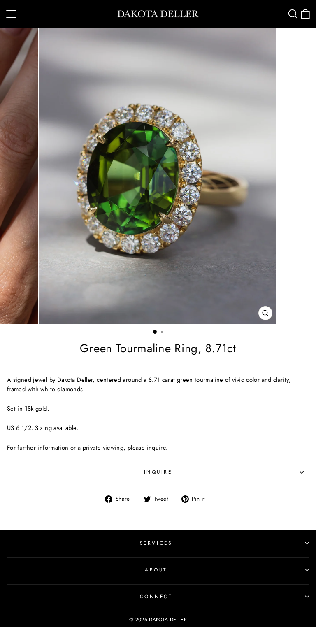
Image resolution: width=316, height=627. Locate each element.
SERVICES (156, 542)
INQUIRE (158, 471)
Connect (156, 596)
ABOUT (156, 569)
